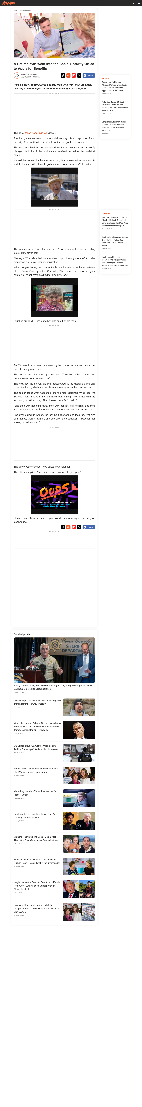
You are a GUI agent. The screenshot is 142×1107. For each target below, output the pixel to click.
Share (90, 75)
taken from (31, 133)
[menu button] (138, 3)
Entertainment (25, 10)
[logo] (8, 3)
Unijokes (42, 133)
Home (16, 10)
